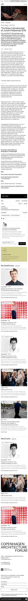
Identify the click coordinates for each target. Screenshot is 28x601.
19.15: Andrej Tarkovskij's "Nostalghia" (11, 174)
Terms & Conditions (6, 595)
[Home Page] (2, 4)
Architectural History (5, 215)
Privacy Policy (14, 595)
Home (2, 22)
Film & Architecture (15, 215)
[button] (14, 598)
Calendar (7, 22)
